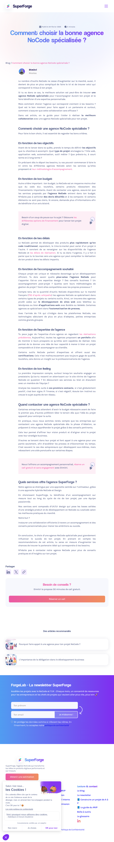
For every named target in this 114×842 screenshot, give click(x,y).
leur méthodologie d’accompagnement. (52, 169)
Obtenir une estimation (22, 777)
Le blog (81, 790)
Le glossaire (83, 816)
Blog (8, 63)
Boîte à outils (84, 811)
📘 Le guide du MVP (87, 807)
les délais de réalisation (43, 252)
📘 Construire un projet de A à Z (92, 801)
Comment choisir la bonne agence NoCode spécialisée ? (41, 63)
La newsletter (84, 795)
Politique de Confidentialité (72, 829)
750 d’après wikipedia (39, 295)
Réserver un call (57, 599)
